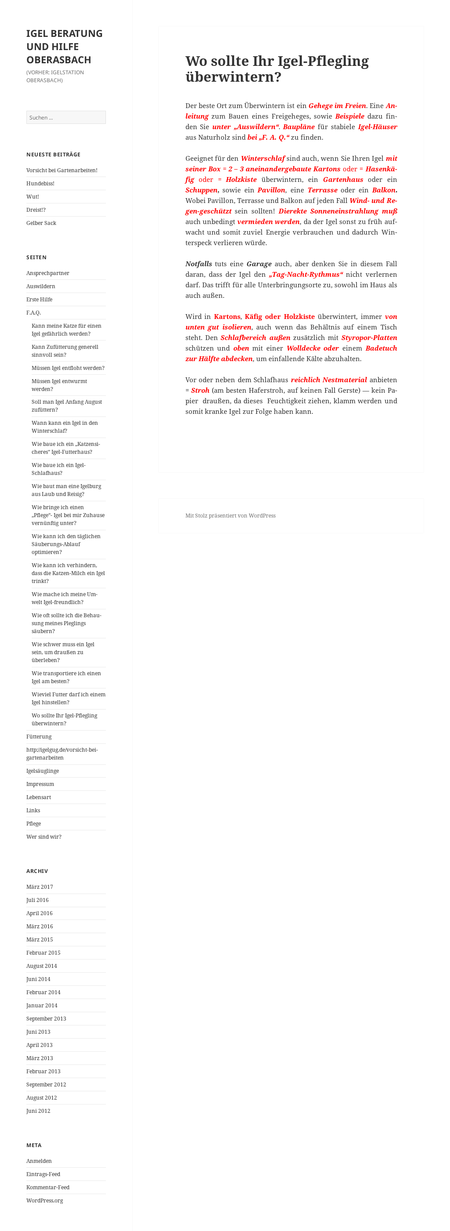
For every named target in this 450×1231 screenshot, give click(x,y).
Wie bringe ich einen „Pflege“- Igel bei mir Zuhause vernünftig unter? (68, 515)
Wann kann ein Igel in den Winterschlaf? (65, 426)
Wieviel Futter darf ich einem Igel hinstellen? (68, 698)
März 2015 (39, 939)
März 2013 (39, 1058)
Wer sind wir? (44, 836)
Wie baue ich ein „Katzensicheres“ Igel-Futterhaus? (66, 448)
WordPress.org (44, 1200)
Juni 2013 (38, 1031)
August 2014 (41, 966)
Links (33, 810)
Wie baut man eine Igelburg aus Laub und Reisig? (66, 490)
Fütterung (38, 736)
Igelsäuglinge (42, 771)
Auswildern (40, 286)
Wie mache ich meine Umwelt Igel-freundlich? (65, 598)
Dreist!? (36, 210)
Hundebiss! (40, 183)
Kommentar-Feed (47, 1187)
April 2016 (39, 913)
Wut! (32, 196)
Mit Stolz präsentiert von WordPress (230, 515)
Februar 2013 (43, 1071)
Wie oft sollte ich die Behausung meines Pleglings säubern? (67, 623)
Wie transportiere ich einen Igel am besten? (66, 677)
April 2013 (39, 1045)
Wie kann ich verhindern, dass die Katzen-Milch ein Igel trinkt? (68, 573)
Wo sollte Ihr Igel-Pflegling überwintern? (64, 719)
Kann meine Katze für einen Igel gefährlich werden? (67, 329)
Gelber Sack (41, 223)
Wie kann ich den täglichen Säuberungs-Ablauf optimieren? (66, 544)
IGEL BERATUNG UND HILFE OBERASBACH (64, 46)
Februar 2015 (43, 952)
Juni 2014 (38, 979)
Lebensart (38, 797)
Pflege (33, 823)
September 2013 (46, 1018)
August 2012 (41, 1097)
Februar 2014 (43, 992)
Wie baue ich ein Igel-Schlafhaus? (59, 469)
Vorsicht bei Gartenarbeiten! (62, 170)
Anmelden (39, 1161)
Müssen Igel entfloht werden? (68, 368)
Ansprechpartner (47, 273)
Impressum (40, 784)
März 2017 (39, 887)
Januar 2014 (42, 1005)
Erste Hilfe (39, 299)
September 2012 (46, 1084)
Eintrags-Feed (43, 1174)
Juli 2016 (37, 900)
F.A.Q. (33, 312)
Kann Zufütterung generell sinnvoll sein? (65, 350)
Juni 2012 (38, 1111)
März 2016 (39, 926)
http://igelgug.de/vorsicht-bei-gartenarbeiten (62, 753)
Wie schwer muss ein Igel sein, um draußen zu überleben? (63, 652)
